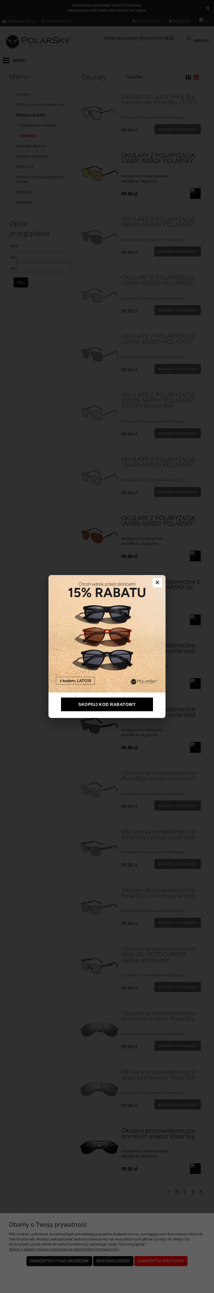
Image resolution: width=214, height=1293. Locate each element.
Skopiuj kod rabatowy (107, 704)
